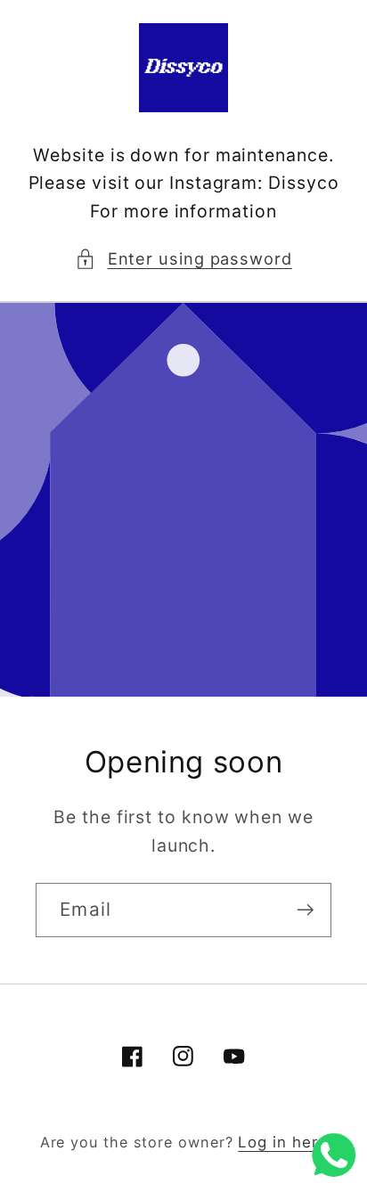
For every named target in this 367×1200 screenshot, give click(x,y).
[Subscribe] (305, 910)
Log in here (282, 1142)
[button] (183, 259)
